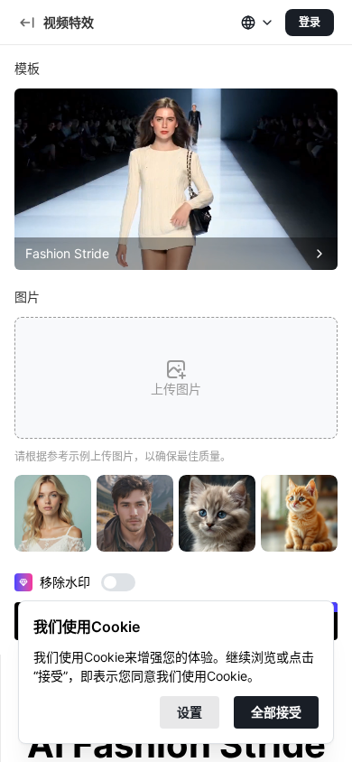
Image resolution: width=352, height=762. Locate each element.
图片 (27, 296)
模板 (27, 68)
